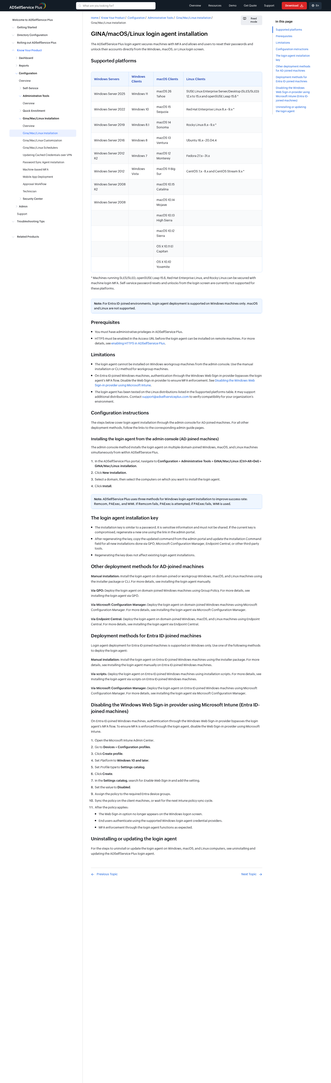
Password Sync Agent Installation (43, 162)
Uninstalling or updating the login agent (291, 109)
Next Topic (248, 874)
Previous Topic (107, 874)
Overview (195, 5)
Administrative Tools (160, 17)
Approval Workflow (34, 184)
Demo (232, 5)
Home (94, 17)
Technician (29, 191)
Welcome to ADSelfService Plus (32, 19)
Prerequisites (284, 36)
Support (269, 5)
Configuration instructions (292, 49)
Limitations (283, 42)
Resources (214, 5)
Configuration (136, 17)
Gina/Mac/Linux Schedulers (40, 147)
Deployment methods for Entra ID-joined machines (291, 79)
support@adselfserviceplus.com (165, 397)
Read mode (253, 20)
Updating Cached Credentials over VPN (47, 155)
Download (292, 5)
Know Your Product (113, 17)
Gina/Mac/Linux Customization (42, 140)
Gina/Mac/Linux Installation (40, 133)
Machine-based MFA (35, 169)
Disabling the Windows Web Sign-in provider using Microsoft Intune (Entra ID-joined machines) (293, 94)
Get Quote (250, 5)
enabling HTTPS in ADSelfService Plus (138, 343)
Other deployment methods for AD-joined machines (293, 68)
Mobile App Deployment (38, 176)
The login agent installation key (293, 57)
